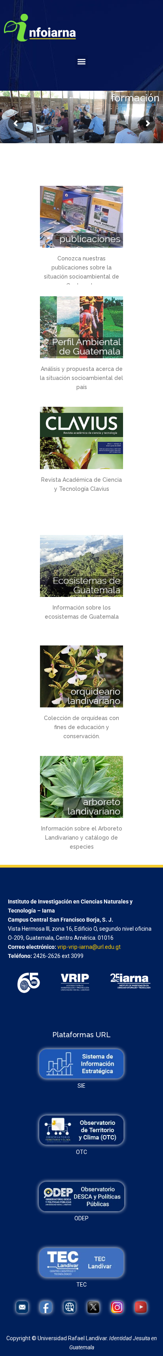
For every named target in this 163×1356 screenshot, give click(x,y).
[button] (81, 61)
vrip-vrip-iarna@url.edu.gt (89, 947)
